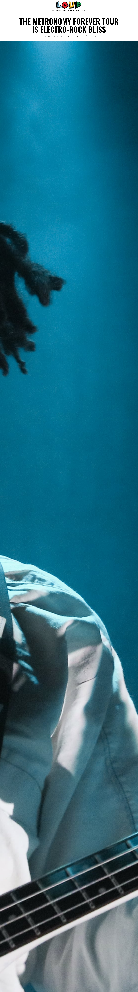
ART (53, 10)
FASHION (58, 10)
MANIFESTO (71, 10)
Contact (83, 10)
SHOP (77, 10)
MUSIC (64, 10)
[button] (14, 10)
